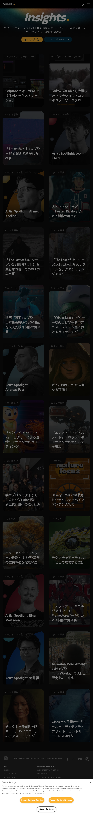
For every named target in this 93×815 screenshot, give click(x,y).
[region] (46, 797)
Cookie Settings (46, 809)
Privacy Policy (39, 793)
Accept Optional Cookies (61, 800)
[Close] (90, 782)
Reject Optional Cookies (32, 800)
